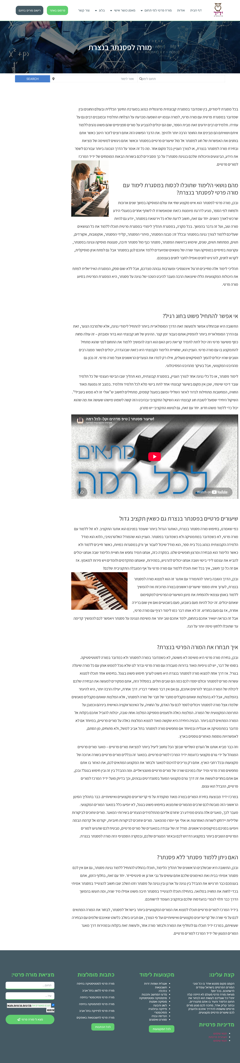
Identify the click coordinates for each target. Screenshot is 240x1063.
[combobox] (181, 78)
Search (32, 79)
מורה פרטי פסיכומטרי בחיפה (97, 997)
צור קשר (84, 10)
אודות (181, 10)
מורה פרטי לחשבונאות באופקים (95, 1017)
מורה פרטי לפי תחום (158, 10)
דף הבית (196, 10)
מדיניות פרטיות (22, 1005)
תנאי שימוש (220, 1033)
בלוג (102, 10)
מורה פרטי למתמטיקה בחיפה (96, 1004)
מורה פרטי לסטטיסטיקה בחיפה (95, 983)
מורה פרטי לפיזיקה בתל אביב (96, 1011)
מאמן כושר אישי (124, 10)
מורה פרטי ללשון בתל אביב (98, 990)
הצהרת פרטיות (217, 1037)
